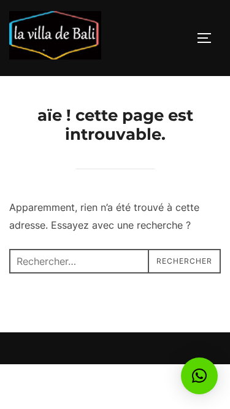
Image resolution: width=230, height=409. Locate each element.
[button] (199, 375)
